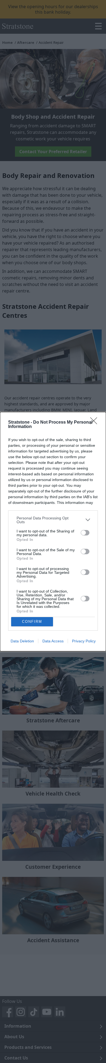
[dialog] (53, 531)
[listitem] (53, 520)
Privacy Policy (84, 641)
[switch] (85, 532)
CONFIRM (32, 622)
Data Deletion (22, 641)
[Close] (95, 422)
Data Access (53, 641)
